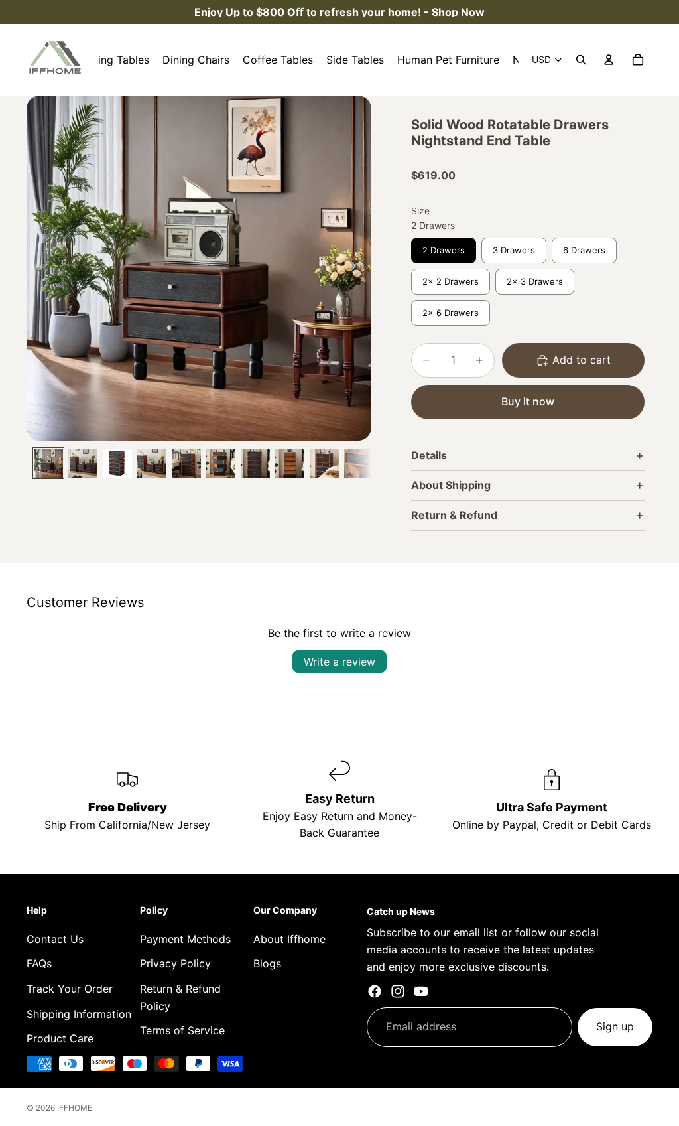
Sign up (615, 1026)
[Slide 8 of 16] (289, 463)
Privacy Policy (175, 963)
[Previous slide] (41, 268)
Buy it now (527, 401)
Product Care (60, 1038)
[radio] (443, 250)
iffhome (74, 1108)
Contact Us (55, 939)
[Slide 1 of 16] (48, 463)
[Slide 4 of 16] (151, 463)
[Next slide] (356, 268)
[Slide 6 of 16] (220, 463)
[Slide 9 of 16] (324, 463)
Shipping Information (79, 1013)
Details (429, 455)
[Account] (608, 59)
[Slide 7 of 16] (255, 463)
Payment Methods (185, 939)
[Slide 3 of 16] (117, 463)
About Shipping (451, 485)
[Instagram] (398, 991)
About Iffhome (289, 939)
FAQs (39, 963)
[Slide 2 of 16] (82, 463)
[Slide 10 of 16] (358, 463)
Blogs (267, 963)
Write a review (339, 661)
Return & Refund (454, 515)
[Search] (580, 59)
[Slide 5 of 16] (186, 463)
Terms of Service (182, 1030)
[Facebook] (375, 991)
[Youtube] (421, 991)
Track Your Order (70, 988)
